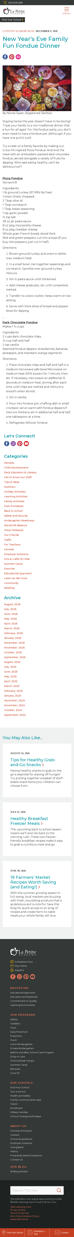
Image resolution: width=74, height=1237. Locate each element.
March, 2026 (12, 628)
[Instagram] (13, 443)
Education (19, 988)
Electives (15, 1068)
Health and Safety (20, 1095)
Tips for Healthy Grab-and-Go (33, 762)
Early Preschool (19, 1031)
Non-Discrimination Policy (24, 1216)
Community (11, 583)
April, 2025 (10, 681)
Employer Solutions (16, 554)
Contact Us (16, 1159)
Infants (14, 1019)
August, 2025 (12, 662)
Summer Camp (13, 563)
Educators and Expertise (24, 996)
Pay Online (21, 965)
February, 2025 (13, 690)
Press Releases (13, 530)
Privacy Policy (18, 1209)
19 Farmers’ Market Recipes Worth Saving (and (33, 882)
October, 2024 (13, 710)
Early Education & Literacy (20, 472)
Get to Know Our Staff (17, 477)
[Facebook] (5, 56)
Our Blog (18, 1166)
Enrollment (16, 1108)
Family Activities (14, 501)
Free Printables (14, 506)
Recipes (9, 462)
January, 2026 (12, 638)
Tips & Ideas (11, 482)
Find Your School (11, 19)
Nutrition (9, 486)
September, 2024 (15, 714)
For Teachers (12, 544)
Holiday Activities (15, 491)
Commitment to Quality (23, 1000)
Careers (14, 1134)
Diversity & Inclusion (21, 1130)
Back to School (13, 510)
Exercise (9, 568)
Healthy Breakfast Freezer (29, 821)
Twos (13, 1027)
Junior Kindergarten (21, 1044)
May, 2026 (10, 618)
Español (19, 970)
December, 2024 (14, 700)
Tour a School (17, 1091)
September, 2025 (15, 657)
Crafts (7, 539)
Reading (9, 587)
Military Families (19, 1112)
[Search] (59, 1190)
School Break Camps (22, 1060)
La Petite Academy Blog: (19, 31)
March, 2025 (11, 686)
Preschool (16, 1036)
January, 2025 (12, 695)
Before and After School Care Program (32, 1052)
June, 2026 (11, 613)
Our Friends (11, 534)
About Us (18, 1126)
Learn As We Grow (15, 578)
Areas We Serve (19, 1219)
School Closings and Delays (25, 1116)
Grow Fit (15, 1073)
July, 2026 (10, 609)
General (9, 549)
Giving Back (17, 1147)
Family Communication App (25, 1099)
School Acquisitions (21, 1139)
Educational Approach (18, 573)
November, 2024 (14, 705)
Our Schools (21, 1082)
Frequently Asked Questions (26, 1155)
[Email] (18, 56)
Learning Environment (22, 1005)
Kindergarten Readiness (19, 520)
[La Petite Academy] (12, 11)
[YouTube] (26, 443)
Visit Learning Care (20, 1206)
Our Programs (22, 1014)
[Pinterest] (11, 56)
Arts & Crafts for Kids (17, 559)
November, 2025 (14, 647)
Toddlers (15, 1023)
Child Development (16, 467)
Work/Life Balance (15, 525)
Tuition (14, 1104)
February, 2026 (13, 633)
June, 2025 (11, 671)
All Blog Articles (19, 1171)
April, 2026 (11, 623)
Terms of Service (19, 1213)
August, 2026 (12, 604)
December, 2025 (14, 642)
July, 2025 (10, 666)
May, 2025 (10, 676)
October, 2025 (13, 652)
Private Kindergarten (22, 1048)
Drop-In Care (17, 1056)
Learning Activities (16, 496)
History (14, 1151)
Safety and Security (16, 515)
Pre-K (13, 1040)
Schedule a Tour (24, 961)
